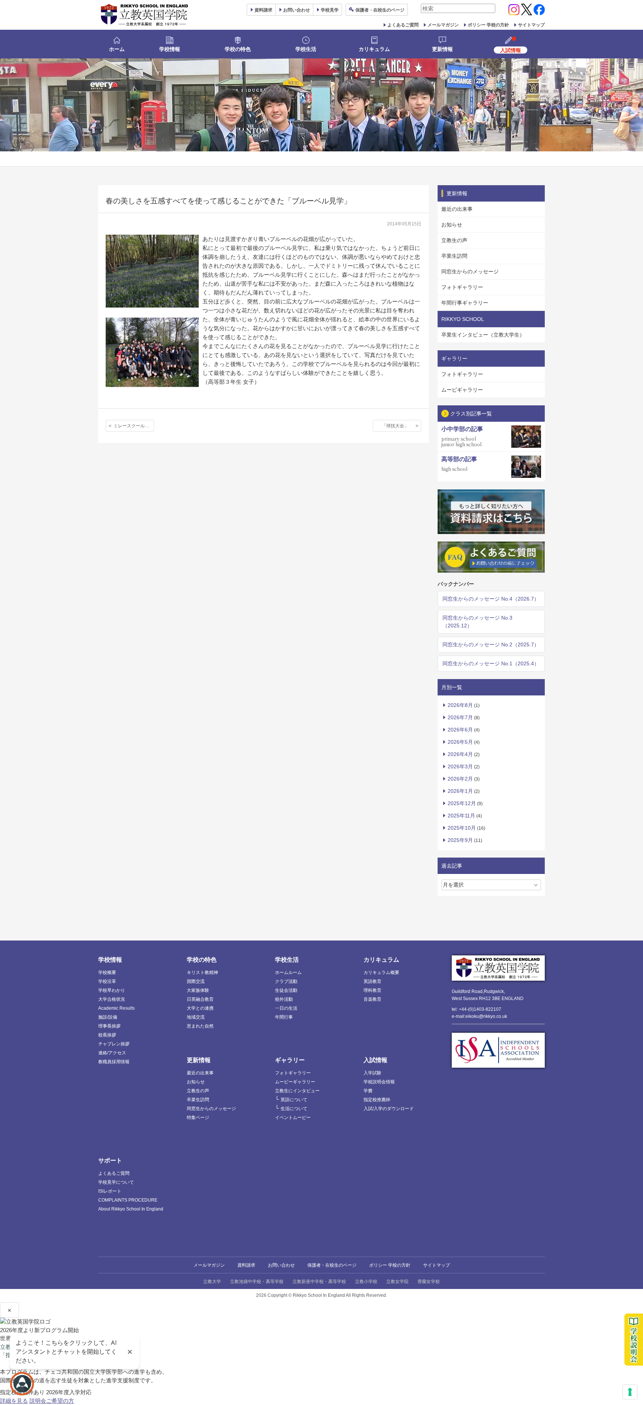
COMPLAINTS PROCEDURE (127, 1200)
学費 (368, 1090)
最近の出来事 (457, 209)
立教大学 (212, 1281)
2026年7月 (460, 717)
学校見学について (116, 1182)
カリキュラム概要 (381, 972)
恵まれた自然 (200, 1026)
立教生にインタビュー (297, 1090)
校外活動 (284, 999)
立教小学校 (366, 1281)
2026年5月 (460, 742)
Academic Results (116, 1008)
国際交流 (196, 981)
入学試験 (372, 1073)
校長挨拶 (107, 1035)
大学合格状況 (111, 999)
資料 (263, 10)
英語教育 (372, 981)
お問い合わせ (296, 10)
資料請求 (246, 1265)
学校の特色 (238, 49)
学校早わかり (111, 990)
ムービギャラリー (462, 390)
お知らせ (451, 225)
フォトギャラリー (462, 287)
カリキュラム (374, 49)
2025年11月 (461, 816)
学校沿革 (107, 981)
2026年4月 (460, 754)
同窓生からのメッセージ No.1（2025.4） (490, 663)
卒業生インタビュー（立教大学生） (483, 335)
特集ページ (198, 1117)
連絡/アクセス (112, 1052)
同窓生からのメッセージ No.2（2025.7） (490, 644)
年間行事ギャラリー (464, 303)
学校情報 (169, 49)
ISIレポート (109, 1191)
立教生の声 (454, 240)
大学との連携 (200, 1008)
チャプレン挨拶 (113, 1043)
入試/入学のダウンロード (389, 1108)
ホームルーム (288, 972)
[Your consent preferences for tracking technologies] (630, 1392)
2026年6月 (460, 730)
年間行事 (284, 1017)
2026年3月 (460, 766)
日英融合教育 (200, 999)
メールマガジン (443, 25)
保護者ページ (379, 10)
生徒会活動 (286, 990)
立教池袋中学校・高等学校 (257, 1281)
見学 (330, 10)
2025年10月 (462, 828)
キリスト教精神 (202, 972)
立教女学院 (397, 1281)
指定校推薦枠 (377, 1099)
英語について (294, 1099)
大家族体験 (198, 990)
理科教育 (372, 990)
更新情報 (442, 49)
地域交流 (196, 1017)
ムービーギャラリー (295, 1081)
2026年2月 (460, 779)
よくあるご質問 (403, 25)
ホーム (117, 49)
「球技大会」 (395, 425)
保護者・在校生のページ (331, 1265)
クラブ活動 (286, 981)
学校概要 (107, 972)
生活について (294, 1108)
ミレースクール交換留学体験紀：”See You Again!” (133, 425)
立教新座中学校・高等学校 (319, 1281)
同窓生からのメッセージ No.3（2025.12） (477, 621)
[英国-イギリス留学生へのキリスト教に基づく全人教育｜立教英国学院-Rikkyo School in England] (144, 15)
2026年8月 (460, 705)
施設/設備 (107, 1017)
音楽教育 (372, 999)
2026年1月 (460, 791)
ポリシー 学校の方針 (488, 25)
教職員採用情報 (113, 1061)
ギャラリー (290, 1060)
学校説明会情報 (379, 1081)
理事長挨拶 (109, 1026)
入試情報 (375, 1060)
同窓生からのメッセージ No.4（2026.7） (490, 599)
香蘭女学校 (429, 1281)
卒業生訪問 (454, 256)
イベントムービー (293, 1117)
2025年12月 (462, 803)
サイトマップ (531, 25)
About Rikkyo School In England (130, 1209)
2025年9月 (460, 840)
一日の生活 (286, 1008)
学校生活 (305, 49)
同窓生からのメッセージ (470, 271)
